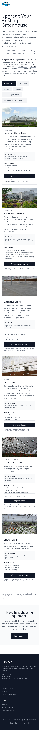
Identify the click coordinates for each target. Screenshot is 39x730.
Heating (18, 89)
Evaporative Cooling (12, 302)
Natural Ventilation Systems (16, 133)
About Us (4, 704)
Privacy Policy (13, 723)
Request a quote (19, 501)
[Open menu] (35, 4)
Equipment (5, 691)
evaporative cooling (28, 64)
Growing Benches (11, 540)
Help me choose (19, 636)
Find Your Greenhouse (9, 694)
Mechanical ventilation (23, 62)
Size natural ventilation (20, 176)
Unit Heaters (9, 382)
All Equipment (9, 83)
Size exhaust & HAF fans (20, 264)
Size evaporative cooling (20, 344)
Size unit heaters (20, 425)
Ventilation (23, 83)
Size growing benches (21, 575)
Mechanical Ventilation (14, 213)
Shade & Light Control (12, 95)
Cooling (6, 89)
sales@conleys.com (8, 710)
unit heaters (22, 66)
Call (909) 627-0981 (7, 707)
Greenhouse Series (8, 688)
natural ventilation (27, 60)
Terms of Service (25, 723)
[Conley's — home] (6, 4)
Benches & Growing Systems (14, 100)
